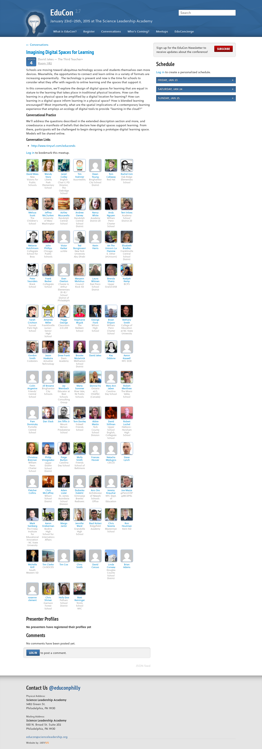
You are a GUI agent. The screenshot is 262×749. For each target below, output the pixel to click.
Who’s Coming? (138, 31)
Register (89, 31)
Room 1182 (45, 63)
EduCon (65, 12)
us (44, 742)
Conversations (111, 31)
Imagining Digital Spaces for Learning (60, 52)
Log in (30, 152)
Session (31, 61)
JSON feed (143, 666)
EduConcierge (184, 31)
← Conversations (37, 44)
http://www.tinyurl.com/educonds (53, 145)
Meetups (162, 31)
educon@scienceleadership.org (47, 737)
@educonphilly (64, 687)
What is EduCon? (65, 31)
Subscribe (223, 49)
